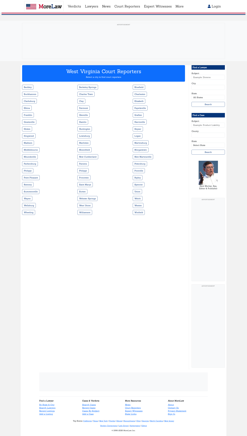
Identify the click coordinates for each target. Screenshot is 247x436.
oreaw (50, 6)
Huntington (84, 129)
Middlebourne (31, 150)
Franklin (28, 115)
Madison (28, 143)
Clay (81, 101)
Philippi (28, 170)
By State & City (46, 404)
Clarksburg (29, 101)
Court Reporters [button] (127, 6)
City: (194, 83)
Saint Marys (85, 184)
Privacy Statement (177, 411)
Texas (95, 421)
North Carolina (156, 421)
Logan (137, 136)
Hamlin (82, 122)
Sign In (171, 414)
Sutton (82, 191)
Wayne (27, 198)
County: (195, 131)
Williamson (84, 212)
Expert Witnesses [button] (158, 6)
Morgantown (140, 150)
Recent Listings (47, 411)
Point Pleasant (31, 177)
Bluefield (138, 87)
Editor (144, 426)
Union (137, 191)
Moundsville (30, 156)
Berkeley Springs (87, 87)
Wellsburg (29, 205)
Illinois (119, 421)
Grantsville (29, 122)
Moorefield (84, 150)
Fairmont (83, 108)
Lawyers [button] (91, 6)
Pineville (138, 170)
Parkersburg (30, 163)
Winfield (138, 212)
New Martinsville (142, 156)
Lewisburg (84, 136)
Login (216, 6)
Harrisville (139, 122)
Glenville (83, 115)
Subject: (195, 73)
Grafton (138, 115)
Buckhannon (30, 94)
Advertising (135, 426)
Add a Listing (46, 414)
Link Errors (124, 426)
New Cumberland (87, 156)
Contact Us (173, 408)
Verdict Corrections (108, 426)
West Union (85, 205)
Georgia (145, 421)
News (127, 404)
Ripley (137, 177)
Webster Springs (87, 198)
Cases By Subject (90, 411)
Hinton (27, 129)
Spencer (138, 184)
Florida (112, 421)
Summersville (31, 191)
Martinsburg (140, 143)
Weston (138, 205)
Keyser (137, 129)
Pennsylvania (129, 421)
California (87, 421)
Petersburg (139, 163)
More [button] (179, 6)
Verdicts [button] (74, 6)
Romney (28, 184)
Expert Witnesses (134, 411)
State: (194, 93)
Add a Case (88, 414)
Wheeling (28, 212)
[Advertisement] (123, 45)
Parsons (83, 163)
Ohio (138, 421)
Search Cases (89, 404)
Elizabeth (139, 101)
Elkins (27, 108)
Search (208, 104)
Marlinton (84, 143)
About (171, 404)
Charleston (139, 94)
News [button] (106, 6)
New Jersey (169, 421)
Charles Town (86, 94)
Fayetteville (140, 108)
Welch (137, 198)
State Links (130, 414)
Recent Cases (88, 408)
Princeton (84, 177)
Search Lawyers (47, 408)
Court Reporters (133, 408)
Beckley (28, 87)
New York (103, 421)
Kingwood (29, 136)
